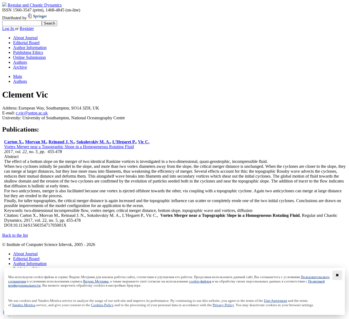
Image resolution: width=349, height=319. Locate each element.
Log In (8, 28)
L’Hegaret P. (124, 141)
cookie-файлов (200, 281)
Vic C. (143, 141)
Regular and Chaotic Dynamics (35, 5)
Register (27, 28)
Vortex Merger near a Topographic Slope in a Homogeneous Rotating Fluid (69, 146)
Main (17, 76)
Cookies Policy (102, 305)
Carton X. (13, 141)
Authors (20, 62)
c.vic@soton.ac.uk (32, 113)
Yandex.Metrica (23, 305)
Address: (10, 108)
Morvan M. (35, 141)
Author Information (30, 47)
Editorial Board (26, 42)
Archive (20, 67)
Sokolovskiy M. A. (93, 141)
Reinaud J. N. (61, 141)
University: (12, 118)
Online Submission (29, 57)
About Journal (25, 37)
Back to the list (15, 235)
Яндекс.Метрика (96, 281)
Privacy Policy (223, 305)
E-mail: (9, 113)
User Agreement (275, 301)
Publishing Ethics (28, 52)
